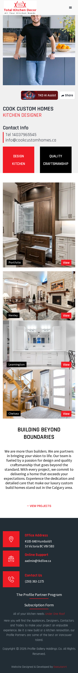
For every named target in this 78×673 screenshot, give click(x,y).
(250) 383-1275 (34, 581)
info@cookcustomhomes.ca (30, 140)
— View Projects (39, 506)
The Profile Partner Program (39, 594)
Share (68, 95)
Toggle (70, 7)
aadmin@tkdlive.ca (38, 561)
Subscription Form (39, 605)
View (66, 262)
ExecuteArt (60, 667)
